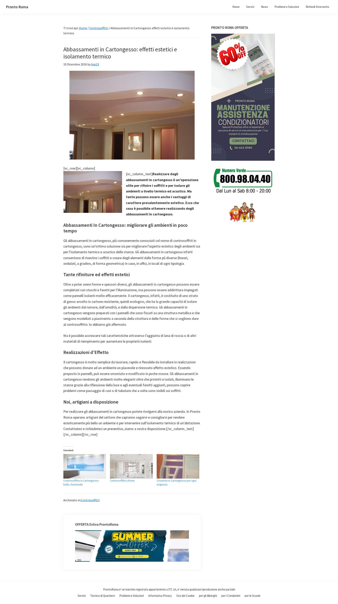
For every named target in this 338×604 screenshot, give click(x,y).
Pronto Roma (17, 6)
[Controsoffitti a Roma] (131, 466)
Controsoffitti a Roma (122, 480)
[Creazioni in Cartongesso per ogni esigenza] (178, 466)
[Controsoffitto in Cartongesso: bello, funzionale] (84, 466)
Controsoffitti (90, 500)
